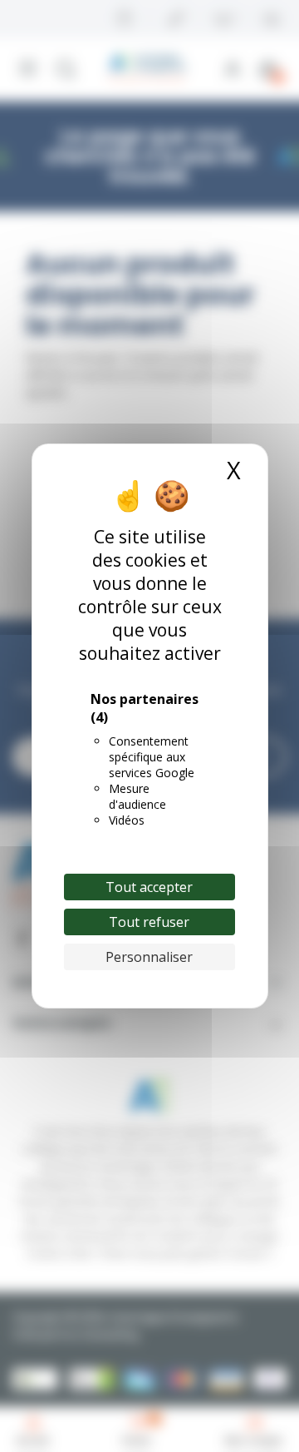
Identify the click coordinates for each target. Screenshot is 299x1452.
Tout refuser (149, 922)
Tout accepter (149, 887)
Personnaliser (149, 957)
